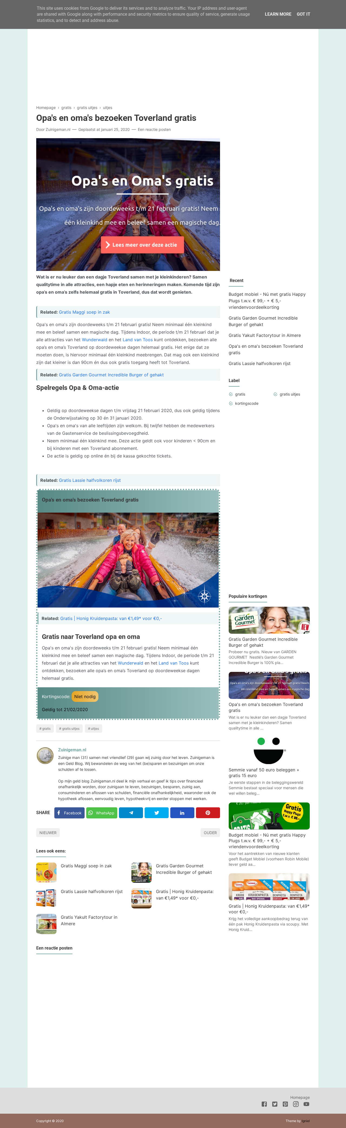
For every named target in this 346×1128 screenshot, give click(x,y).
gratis (46, 728)
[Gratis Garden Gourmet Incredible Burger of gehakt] (141, 872)
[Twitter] (157, 812)
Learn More (278, 14)
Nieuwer (47, 832)
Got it (303, 14)
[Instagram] (295, 1105)
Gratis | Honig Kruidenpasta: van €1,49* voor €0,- (111, 618)
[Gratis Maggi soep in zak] (46, 872)
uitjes (95, 728)
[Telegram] (131, 812)
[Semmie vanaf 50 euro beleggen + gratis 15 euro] (269, 762)
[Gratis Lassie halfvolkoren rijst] (46, 898)
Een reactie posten (154, 129)
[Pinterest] (208, 812)
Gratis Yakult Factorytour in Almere (89, 920)
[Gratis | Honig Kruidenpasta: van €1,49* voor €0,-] (141, 898)
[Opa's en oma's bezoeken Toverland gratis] (269, 697)
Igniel (306, 1121)
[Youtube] (306, 1105)
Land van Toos (138, 339)
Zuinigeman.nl (72, 749)
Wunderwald (94, 339)
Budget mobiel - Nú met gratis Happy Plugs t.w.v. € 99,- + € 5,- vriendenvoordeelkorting (267, 300)
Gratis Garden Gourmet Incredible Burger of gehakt (111, 374)
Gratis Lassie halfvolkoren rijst (90, 480)
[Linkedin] (182, 812)
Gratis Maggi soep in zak (84, 312)
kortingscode (246, 403)
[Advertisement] (173, 58)
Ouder (210, 832)
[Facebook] (264, 1105)
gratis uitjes (70, 728)
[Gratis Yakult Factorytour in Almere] (46, 924)
